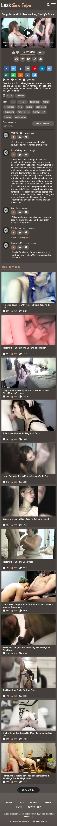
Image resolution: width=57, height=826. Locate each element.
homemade (9, 107)
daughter (22, 102)
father (46, 102)
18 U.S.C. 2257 (34, 807)
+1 (20, 137)
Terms (48, 802)
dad (13, 102)
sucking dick (20, 117)
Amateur (20, 96)
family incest (24, 112)
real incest (41, 107)
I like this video (13, 52)
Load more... (28, 790)
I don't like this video (17, 52)
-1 (26, 137)
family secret (39, 112)
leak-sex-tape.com (25, 821)
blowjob (8, 117)
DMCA (19, 807)
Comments (9, 122)
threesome (9, 112)
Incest (10, 96)
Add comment (43, 123)
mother (29, 107)
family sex (34, 102)
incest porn (14, 814)
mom (20, 107)
